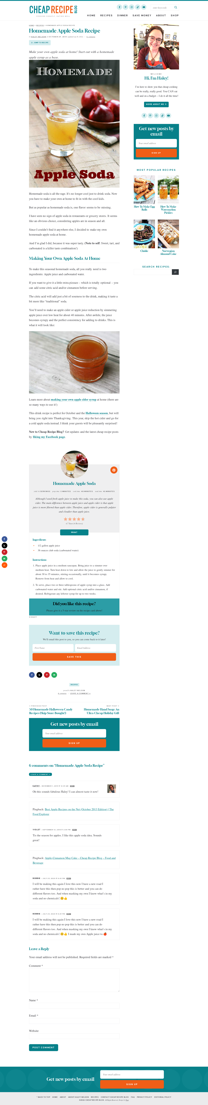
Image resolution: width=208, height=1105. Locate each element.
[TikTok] (137, 7)
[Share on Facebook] (32, 675)
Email (33, 1015)
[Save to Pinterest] (47, 675)
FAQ (133, 1097)
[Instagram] (131, 7)
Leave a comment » (40, 774)
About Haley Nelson (78, 1097)
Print (74, 532)
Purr (127, 1100)
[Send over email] (54, 675)
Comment (36, 966)
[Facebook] (119, 7)
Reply (72, 786)
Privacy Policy (144, 1097)
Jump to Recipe (41, 42)
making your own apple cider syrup (73, 399)
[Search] (175, 272)
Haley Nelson (38, 37)
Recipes (106, 15)
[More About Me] (156, 46)
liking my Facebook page (49, 437)
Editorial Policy (162, 1097)
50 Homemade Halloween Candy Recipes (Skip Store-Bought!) (50, 710)
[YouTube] (143, 7)
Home (91, 15)
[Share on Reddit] (4, 565)
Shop (175, 15)
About (161, 15)
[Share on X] (39, 675)
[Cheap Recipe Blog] (53, 11)
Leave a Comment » (80, 693)
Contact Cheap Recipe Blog (115, 1097)
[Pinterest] (125, 7)
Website (34, 1031)
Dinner (122, 15)
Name (33, 1000)
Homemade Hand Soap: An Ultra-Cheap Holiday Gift (101, 710)
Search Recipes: (156, 267)
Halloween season (97, 413)
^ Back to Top (43, 1097)
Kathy (36, 786)
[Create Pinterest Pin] (113, 470)
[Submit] (176, 7)
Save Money (142, 15)
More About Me (155, 104)
